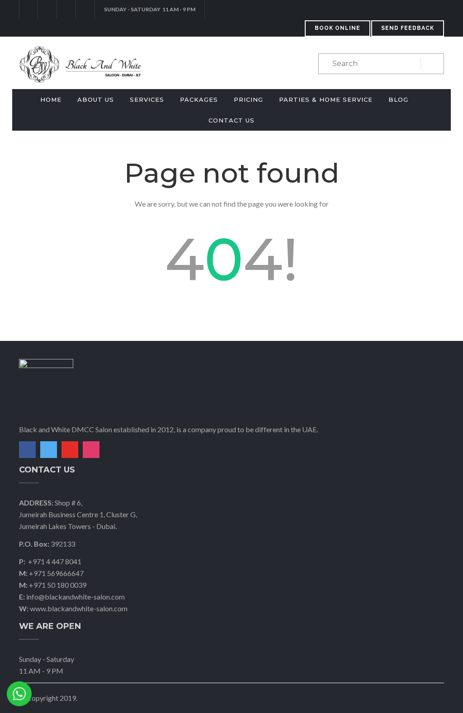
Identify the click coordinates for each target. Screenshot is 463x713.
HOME (50, 99)
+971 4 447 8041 (54, 561)
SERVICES (147, 99)
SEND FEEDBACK (407, 28)
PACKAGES (199, 99)
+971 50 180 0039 (57, 585)
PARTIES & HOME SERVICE (326, 99)
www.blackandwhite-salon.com (79, 608)
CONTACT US (231, 120)
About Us (95, 99)
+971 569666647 (56, 573)
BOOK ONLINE (337, 28)
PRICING (248, 99)
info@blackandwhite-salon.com (75, 596)
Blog (398, 99)
